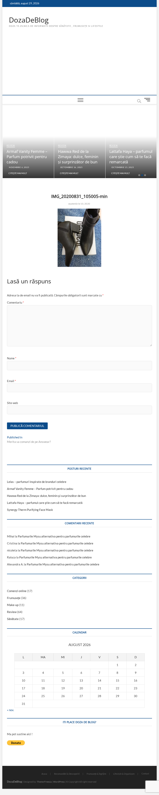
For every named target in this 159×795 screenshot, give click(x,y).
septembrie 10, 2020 (79, 203)
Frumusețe (13, 598)
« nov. (10, 710)
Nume (11, 358)
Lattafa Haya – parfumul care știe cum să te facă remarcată (130, 157)
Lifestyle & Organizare (124, 773)
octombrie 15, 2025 (122, 167)
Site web (12, 403)
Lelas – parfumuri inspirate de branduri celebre (36, 481)
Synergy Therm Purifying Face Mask (30, 509)
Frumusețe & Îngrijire (96, 773)
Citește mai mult (18, 173)
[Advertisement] (79, 66)
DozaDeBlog (29, 20)
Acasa (44, 773)
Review (11, 145)
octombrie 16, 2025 (71, 167)
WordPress (59, 781)
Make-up (12, 605)
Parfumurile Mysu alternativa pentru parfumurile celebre (54, 536)
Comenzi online (16, 591)
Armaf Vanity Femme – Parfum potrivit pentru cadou (27, 157)
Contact (145, 773)
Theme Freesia (44, 781)
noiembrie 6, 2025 (18, 167)
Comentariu (15, 302)
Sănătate (13, 619)
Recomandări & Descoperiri (67, 773)
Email (11, 381)
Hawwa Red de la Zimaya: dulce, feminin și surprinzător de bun (78, 157)
